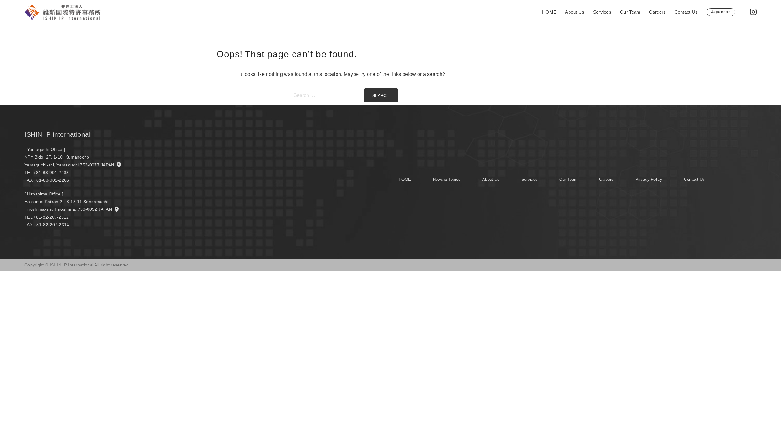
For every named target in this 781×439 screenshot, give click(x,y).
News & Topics (447, 179)
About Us (574, 12)
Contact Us (686, 12)
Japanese (721, 11)
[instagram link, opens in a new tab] (753, 11)
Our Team (630, 12)
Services (602, 12)
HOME (549, 12)
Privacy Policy (648, 179)
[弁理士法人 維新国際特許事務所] (62, 11)
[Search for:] (325, 95)
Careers (657, 12)
